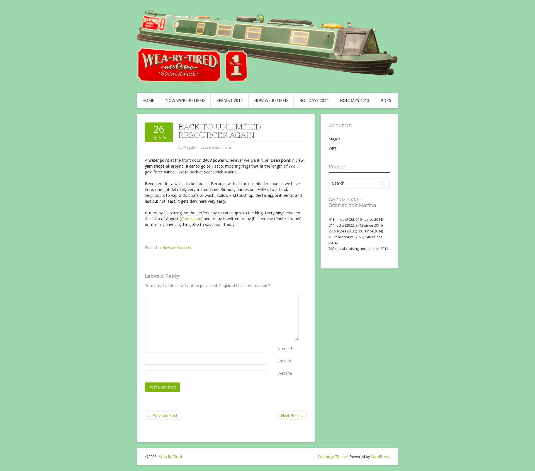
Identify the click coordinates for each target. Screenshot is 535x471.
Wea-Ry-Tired (170, 456)
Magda (335, 138)
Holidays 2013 (354, 100)
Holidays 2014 (314, 100)
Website (285, 373)
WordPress (380, 456)
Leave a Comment (216, 147)
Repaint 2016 (229, 100)
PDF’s (386, 100)
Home (148, 100)
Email (282, 361)
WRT (332, 148)
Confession (191, 218)
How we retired (271, 100)
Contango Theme (332, 456)
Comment (279, 297)
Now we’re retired (185, 100)
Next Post (292, 415)
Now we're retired (177, 247)
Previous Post (162, 415)
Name (283, 348)
